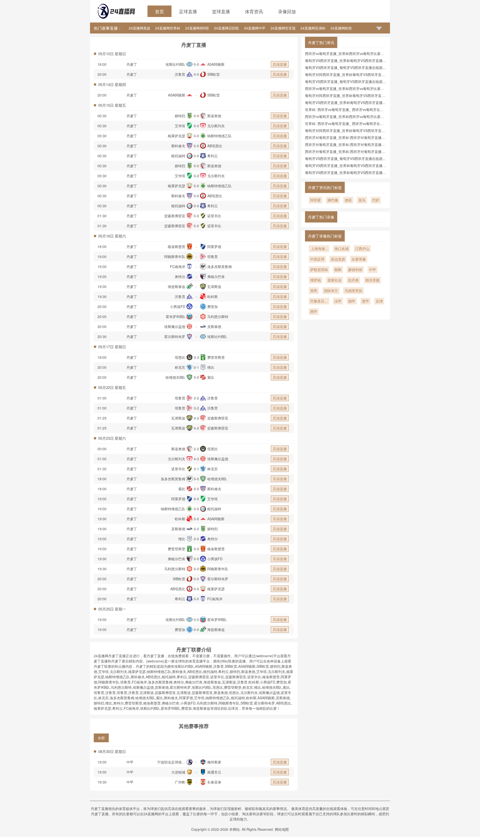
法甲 (338, 301)
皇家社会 (335, 280)
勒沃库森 (373, 280)
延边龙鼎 (338, 259)
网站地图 (282, 829)
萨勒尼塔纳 (319, 269)
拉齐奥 (353, 280)
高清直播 (280, 64)
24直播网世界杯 (167, 28)
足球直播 (188, 11)
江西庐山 (362, 248)
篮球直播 (221, 11)
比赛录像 (359, 259)
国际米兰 (331, 290)
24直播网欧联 (341, 28)
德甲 (351, 301)
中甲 (130, 762)
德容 (348, 200)
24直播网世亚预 (283, 28)
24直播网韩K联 (197, 28)
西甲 (313, 311)
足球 (379, 301)
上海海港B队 (319, 249)
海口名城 (341, 248)
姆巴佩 (333, 200)
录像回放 (287, 11)
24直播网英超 (139, 28)
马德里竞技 (353, 290)
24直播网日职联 (226, 28)
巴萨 (375, 200)
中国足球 (317, 259)
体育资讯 (254, 11)
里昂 (313, 290)
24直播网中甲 (255, 28)
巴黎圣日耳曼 (319, 301)
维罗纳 (315, 280)
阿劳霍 (315, 200)
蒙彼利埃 (355, 269)
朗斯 (338, 269)
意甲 (365, 301)
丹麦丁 (131, 64)
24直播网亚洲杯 (313, 28)
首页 (159, 11)
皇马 (362, 200)
